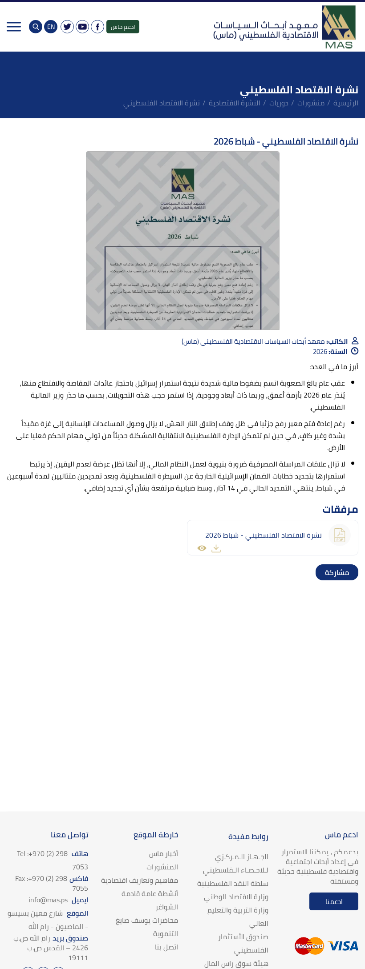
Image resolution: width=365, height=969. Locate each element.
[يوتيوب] (82, 26)
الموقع (48, 919)
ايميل (58, 899)
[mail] (324, 572)
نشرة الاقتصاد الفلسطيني (161, 102)
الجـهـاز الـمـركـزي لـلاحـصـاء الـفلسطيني (235, 863)
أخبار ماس (163, 853)
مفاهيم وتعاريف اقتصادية (139, 880)
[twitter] (341, 572)
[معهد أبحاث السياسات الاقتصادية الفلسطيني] (284, 27)
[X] (67, 26)
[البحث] (35, 26)
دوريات (278, 102)
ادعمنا (334, 901)
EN (51, 26)
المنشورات (162, 866)
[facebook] (350, 572)
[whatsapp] (332, 572)
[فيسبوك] (97, 26)
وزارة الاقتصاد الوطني (236, 896)
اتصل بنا (166, 946)
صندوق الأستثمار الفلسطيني (243, 943)
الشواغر (166, 906)
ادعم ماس (123, 26)
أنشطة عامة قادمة (150, 893)
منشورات (310, 102)
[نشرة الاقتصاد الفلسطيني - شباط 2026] (183, 240)
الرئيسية (345, 102)
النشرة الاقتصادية (234, 102)
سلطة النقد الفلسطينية (232, 883)
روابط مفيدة (248, 836)
